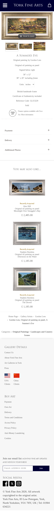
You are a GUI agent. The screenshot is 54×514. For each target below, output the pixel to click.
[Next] (50, 26)
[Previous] (3, 26)
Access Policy (10, 423)
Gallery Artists (26, 316)
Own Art (8, 407)
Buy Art (9, 396)
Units (21, 84)
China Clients (16, 382)
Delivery (8, 140)
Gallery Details (15, 347)
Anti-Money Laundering (14, 433)
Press (6, 368)
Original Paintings (21, 332)
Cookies (7, 438)
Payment (9, 131)
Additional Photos (13, 150)
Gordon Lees (36, 60)
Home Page (13, 316)
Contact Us (8, 352)
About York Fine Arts (13, 358)
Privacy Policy (10, 428)
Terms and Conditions (13, 417)
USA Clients (7, 382)
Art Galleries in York (13, 363)
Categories (6, 332)
